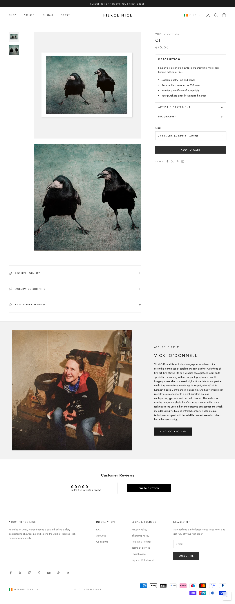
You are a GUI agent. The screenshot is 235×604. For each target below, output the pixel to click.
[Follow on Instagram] (30, 573)
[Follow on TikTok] (58, 573)
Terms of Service (141, 548)
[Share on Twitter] (172, 161)
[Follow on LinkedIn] (68, 573)
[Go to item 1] (14, 37)
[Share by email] (182, 161)
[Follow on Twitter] (20, 573)
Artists (29, 15)
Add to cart (190, 150)
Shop (12, 15)
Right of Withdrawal (142, 560)
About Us (101, 535)
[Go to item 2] (14, 50)
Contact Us (102, 541)
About (65, 15)
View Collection (173, 431)
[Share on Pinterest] (177, 161)
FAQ (98, 529)
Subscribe (186, 556)
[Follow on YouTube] (49, 573)
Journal (48, 15)
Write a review (149, 488)
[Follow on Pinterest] (39, 573)
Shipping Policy (140, 535)
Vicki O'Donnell (167, 34)
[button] (190, 59)
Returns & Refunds (141, 541)
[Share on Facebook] (167, 161)
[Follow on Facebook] (10, 573)
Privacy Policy (139, 529)
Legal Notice (139, 554)
